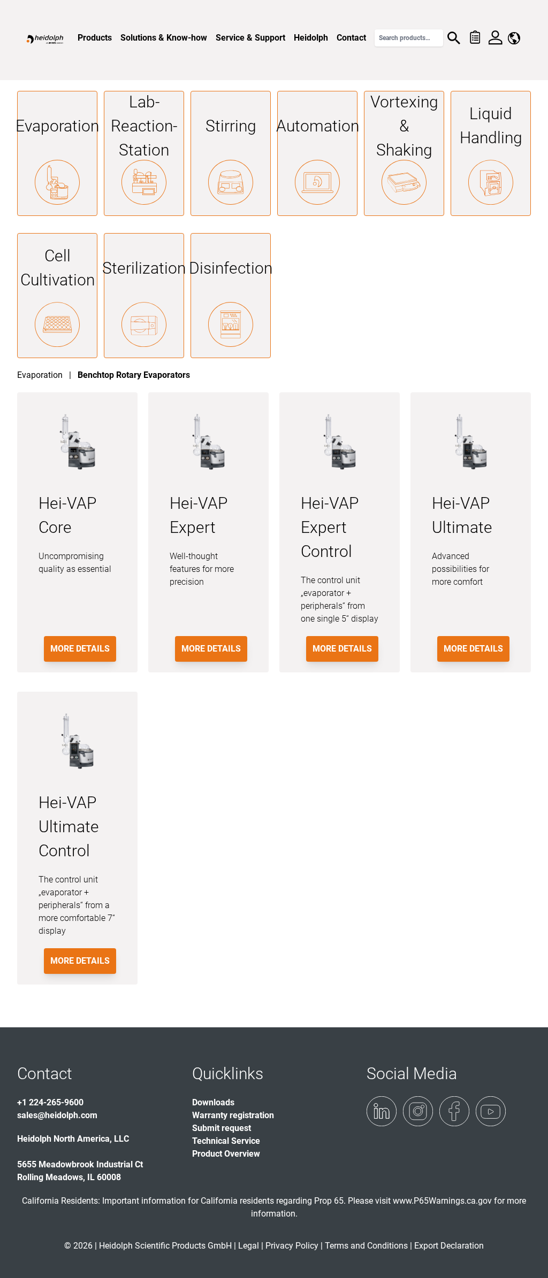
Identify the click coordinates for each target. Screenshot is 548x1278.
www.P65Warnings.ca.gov (442, 1201)
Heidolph (311, 38)
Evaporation (57, 126)
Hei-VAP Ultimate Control (69, 826)
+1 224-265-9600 (50, 1102)
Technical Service (226, 1141)
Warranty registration (233, 1115)
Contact (351, 38)
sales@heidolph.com (57, 1115)
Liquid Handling (491, 125)
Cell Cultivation (57, 267)
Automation (317, 126)
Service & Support (250, 38)
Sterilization (144, 268)
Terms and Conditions (366, 1246)
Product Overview (226, 1154)
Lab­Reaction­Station (144, 125)
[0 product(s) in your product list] (474, 37)
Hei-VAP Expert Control (330, 527)
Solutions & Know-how (163, 38)
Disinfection (230, 268)
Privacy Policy (291, 1246)
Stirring (231, 126)
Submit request (221, 1128)
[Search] (453, 38)
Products (95, 38)
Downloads (213, 1102)
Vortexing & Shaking (404, 125)
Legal (248, 1246)
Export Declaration (449, 1246)
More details (80, 649)
